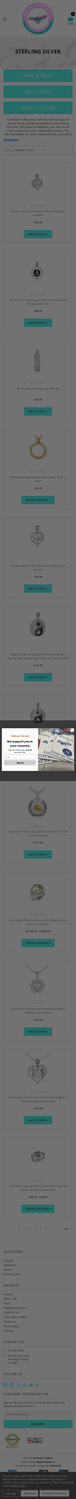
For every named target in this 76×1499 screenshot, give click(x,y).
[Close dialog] (71, 730)
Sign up (20, 762)
